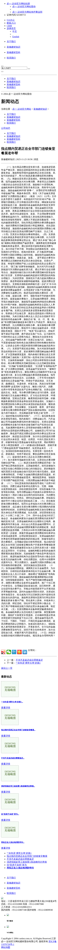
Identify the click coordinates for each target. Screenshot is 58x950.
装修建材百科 (13, 52)
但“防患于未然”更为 (17, 865)
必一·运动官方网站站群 (18, 3)
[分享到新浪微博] (3, 652)
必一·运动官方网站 (21, 109)
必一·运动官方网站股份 (24, 6)
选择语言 (11, 28)
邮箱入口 (11, 23)
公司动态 (5, 128)
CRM (9, 26)
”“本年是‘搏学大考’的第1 (28, 663)
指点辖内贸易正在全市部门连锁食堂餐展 (27, 856)
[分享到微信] (8, 652)
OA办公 (11, 20)
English (15, 36)
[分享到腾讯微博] (14, 652)
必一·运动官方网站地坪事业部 (27, 12)
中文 (14, 31)
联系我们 (11, 58)
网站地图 (5, 947)
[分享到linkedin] (25, 652)
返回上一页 (6, 668)
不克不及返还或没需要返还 (29, 660)
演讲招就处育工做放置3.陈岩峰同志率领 (27, 862)
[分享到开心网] (19, 652)
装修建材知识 (13, 47)
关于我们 (11, 41)
